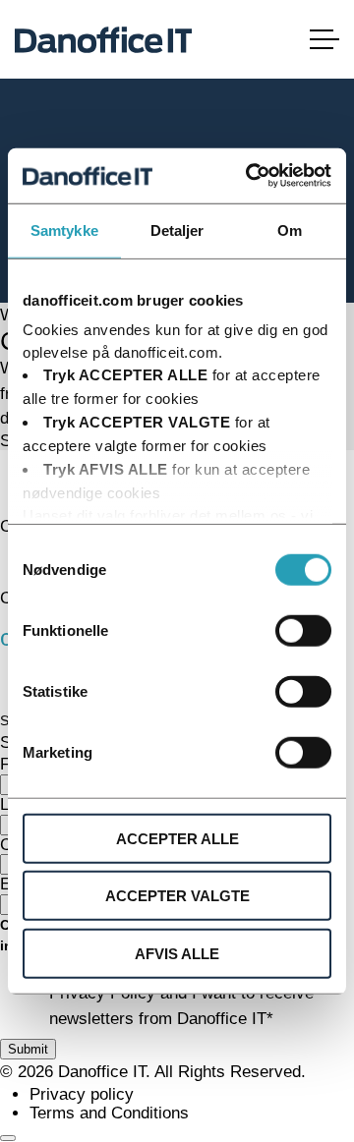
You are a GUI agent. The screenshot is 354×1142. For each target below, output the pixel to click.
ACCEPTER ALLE (177, 837)
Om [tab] (289, 229)
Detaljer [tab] (177, 229)
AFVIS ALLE (177, 952)
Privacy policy (82, 1094)
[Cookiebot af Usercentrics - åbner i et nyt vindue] (249, 176)
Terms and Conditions (109, 1113)
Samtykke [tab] (64, 229)
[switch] (303, 630)
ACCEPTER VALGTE (177, 895)
